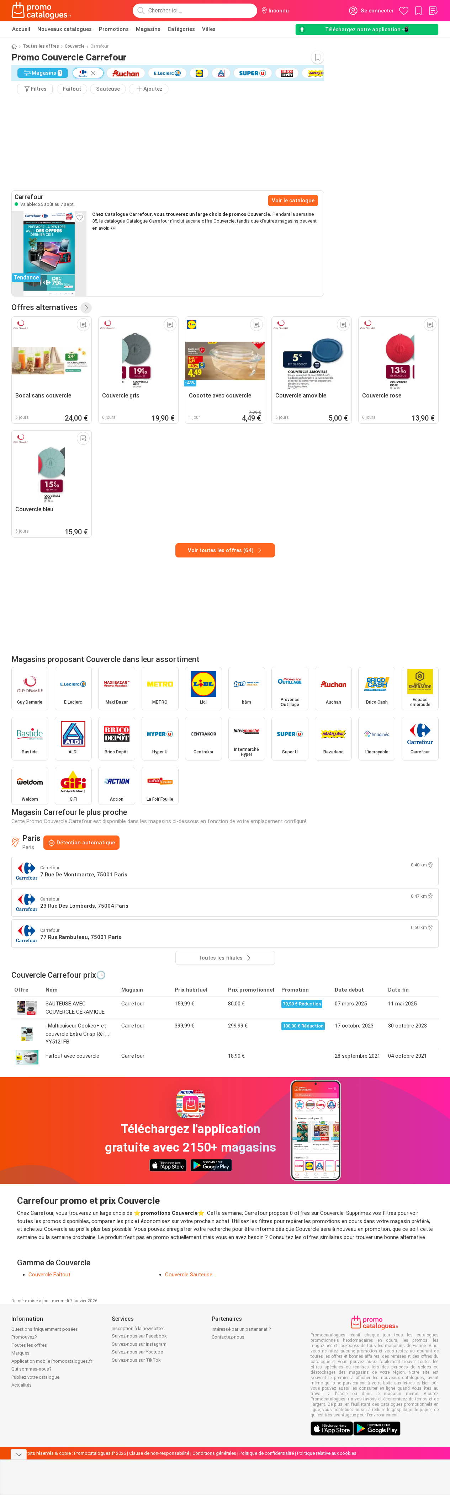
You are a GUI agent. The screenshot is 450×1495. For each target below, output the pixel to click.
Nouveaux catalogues (64, 29)
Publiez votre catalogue (35, 1377)
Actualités (21, 1385)
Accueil (21, 29)
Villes (209, 29)
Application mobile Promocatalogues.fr (51, 1361)
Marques (20, 1353)
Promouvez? (24, 1337)
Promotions (114, 29)
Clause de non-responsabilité (159, 1453)
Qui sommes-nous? (31, 1369)
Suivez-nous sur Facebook (139, 1336)
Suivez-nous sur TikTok (136, 1360)
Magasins (148, 29)
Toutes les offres (41, 46)
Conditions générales (214, 1453)
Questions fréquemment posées (44, 1329)
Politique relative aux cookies (326, 1453)
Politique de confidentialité (266, 1453)
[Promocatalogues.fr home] (41, 11)
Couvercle (75, 46)
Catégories (181, 29)
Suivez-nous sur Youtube (137, 1352)
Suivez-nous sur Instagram (139, 1344)
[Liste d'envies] (433, 10)
